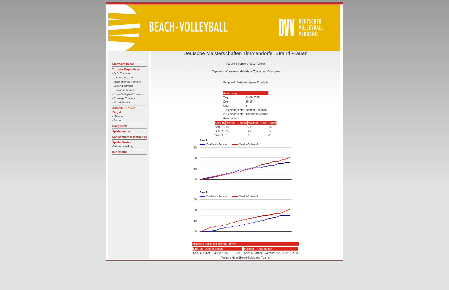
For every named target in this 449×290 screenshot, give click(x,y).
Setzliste (242, 82)
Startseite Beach (123, 63)
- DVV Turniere (121, 73)
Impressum (120, 151)
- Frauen (117, 120)
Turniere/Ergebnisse (126, 69)
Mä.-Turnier (257, 63)
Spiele (252, 82)
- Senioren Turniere (123, 90)
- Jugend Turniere (123, 85)
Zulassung (259, 71)
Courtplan (273, 71)
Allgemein (217, 71)
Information (231, 71)
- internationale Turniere (126, 81)
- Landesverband (122, 77)
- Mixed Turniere (121, 102)
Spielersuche (121, 131)
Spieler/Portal (121, 142)
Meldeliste (246, 71)
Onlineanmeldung (123, 146)
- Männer (117, 116)
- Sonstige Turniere (123, 98)
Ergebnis (262, 82)
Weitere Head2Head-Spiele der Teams (245, 257)
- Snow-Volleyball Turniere (127, 94)
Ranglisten (119, 125)
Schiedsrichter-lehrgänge (129, 136)
